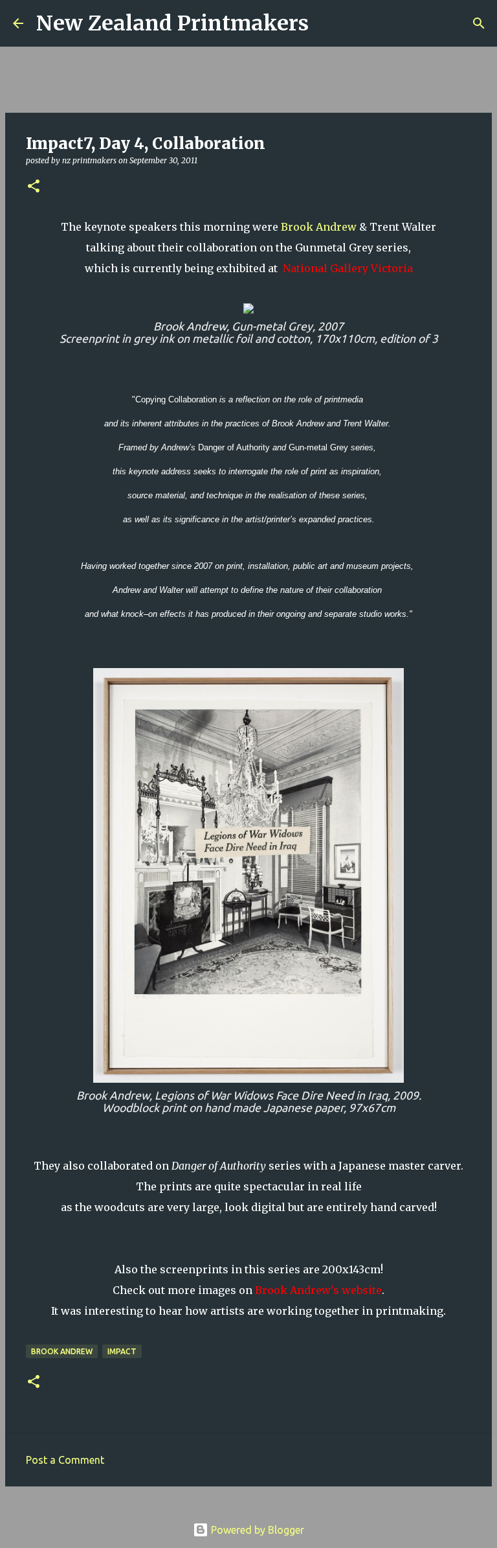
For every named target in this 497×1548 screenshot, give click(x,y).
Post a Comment (65, 1460)
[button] (33, 187)
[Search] (327, 23)
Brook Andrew (319, 226)
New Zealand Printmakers (172, 23)
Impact (122, 1351)
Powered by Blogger (256, 1530)
